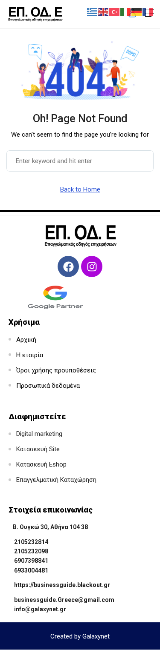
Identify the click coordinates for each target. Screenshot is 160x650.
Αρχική (26, 340)
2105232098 (31, 551)
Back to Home (80, 189)
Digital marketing (39, 434)
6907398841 (31, 560)
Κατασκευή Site (38, 449)
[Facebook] (68, 266)
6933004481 (31, 570)
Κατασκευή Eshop (41, 464)
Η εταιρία (29, 355)
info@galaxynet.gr (40, 609)
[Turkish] (114, 11)
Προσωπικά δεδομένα (48, 385)
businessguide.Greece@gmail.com (64, 599)
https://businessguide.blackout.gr (62, 584)
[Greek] (92, 11)
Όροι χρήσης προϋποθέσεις (56, 370)
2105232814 (31, 541)
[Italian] (125, 11)
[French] (148, 11)
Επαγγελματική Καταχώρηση (56, 480)
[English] (103, 11)
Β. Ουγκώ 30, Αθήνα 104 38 (50, 527)
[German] (137, 11)
